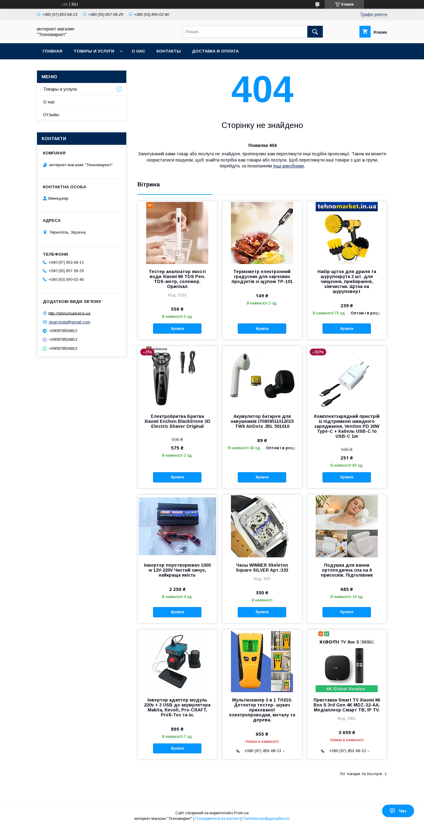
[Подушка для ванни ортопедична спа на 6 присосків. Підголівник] (346, 526)
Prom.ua (241, 813)
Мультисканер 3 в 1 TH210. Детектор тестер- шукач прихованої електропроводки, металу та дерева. (262, 709)
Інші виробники (288, 165)
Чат (403, 810)
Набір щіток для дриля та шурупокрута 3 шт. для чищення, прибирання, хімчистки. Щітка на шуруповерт (347, 281)
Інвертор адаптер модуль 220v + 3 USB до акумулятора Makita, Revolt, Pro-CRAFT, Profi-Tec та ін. (177, 707)
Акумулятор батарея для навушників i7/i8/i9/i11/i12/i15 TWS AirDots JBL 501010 (262, 421)
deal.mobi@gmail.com (69, 322)
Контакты (168, 51)
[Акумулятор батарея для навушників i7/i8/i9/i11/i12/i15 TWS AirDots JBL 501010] (262, 377)
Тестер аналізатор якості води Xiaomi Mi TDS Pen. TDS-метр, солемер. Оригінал (177, 279)
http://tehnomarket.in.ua (69, 313)
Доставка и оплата (215, 51)
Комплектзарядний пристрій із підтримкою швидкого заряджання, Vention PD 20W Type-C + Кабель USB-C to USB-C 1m (347, 426)
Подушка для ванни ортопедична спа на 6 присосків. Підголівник (347, 570)
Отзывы (51, 114)
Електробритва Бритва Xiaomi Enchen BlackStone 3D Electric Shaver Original (177, 421)
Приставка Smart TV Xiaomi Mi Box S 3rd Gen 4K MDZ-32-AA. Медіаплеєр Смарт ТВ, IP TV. (346, 704)
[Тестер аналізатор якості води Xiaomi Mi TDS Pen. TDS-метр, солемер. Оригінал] (177, 232)
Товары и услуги (94, 51)
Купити (177, 329)
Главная (52, 51)
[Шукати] (315, 32)
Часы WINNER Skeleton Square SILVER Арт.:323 (262, 568)
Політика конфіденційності (266, 818)
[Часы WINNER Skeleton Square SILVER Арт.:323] (262, 526)
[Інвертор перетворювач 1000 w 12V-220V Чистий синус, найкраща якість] (177, 526)
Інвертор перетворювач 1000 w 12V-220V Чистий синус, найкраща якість (177, 570)
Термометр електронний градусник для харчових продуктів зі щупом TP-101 (262, 276)
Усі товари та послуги (361, 773)
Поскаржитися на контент (217, 818)
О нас (138, 51)
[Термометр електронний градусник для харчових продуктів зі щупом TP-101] (262, 232)
